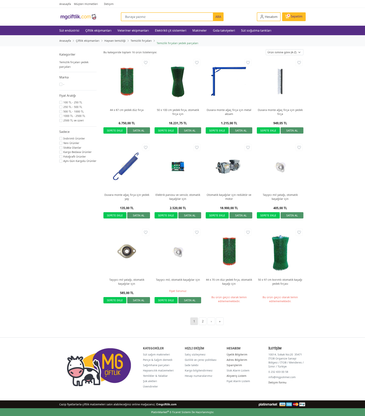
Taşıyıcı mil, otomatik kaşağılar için (178, 279)
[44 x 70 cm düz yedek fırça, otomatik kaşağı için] (229, 251)
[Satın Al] (138, 130)
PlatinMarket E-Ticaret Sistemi (171, 412)
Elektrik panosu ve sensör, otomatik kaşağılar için (178, 197)
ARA (218, 17)
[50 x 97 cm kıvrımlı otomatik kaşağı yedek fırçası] (280, 251)
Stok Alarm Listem (238, 370)
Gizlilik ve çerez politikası (201, 360)
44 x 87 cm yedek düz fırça (127, 110)
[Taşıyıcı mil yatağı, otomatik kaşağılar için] (280, 166)
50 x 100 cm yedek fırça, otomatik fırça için (178, 112)
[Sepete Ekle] (114, 130)
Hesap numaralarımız (198, 376)
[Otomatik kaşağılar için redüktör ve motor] (229, 166)
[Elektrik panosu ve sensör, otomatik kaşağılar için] (178, 166)
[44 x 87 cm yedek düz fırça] (126, 81)
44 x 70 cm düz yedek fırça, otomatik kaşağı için (229, 281)
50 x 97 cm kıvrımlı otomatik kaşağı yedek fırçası (280, 281)
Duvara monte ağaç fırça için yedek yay (126, 197)
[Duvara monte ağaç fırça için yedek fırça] (280, 81)
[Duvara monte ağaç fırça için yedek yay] (126, 166)
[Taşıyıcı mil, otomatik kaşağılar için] (178, 251)
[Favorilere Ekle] (145, 62)
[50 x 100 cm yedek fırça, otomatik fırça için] (178, 81)
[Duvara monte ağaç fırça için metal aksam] (229, 81)
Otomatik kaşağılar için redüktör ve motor (229, 197)
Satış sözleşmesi (195, 354)
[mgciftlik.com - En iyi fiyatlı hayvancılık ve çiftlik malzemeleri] (90, 16)
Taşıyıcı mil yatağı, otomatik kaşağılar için (280, 197)
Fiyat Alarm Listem (238, 381)
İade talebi (191, 365)
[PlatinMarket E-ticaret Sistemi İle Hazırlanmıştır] (268, 404)
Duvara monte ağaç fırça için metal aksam (229, 112)
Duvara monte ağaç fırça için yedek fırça (280, 112)
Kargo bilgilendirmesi (199, 370)
